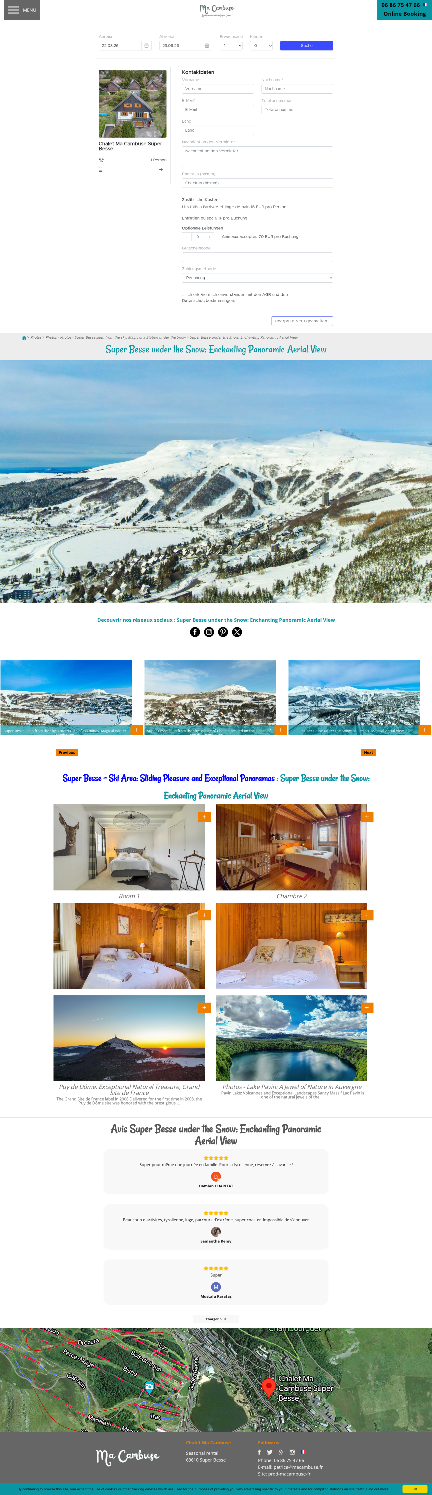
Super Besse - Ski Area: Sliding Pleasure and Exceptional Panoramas (169, 778)
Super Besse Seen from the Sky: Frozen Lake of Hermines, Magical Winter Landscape (65, 732)
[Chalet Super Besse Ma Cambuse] (24, 337)
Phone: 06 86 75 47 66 (281, 1460)
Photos (36, 337)
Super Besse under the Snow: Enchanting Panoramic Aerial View (244, 337)
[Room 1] (204, 816)
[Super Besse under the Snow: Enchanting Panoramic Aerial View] (216, 10)
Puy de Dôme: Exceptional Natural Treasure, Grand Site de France (129, 1089)
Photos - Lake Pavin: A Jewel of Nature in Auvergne (291, 1086)
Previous (67, 752)
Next (368, 752)
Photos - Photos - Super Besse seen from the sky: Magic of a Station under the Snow (116, 337)
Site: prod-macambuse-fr (284, 1474)
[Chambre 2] (367, 816)
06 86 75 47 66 (401, 4)
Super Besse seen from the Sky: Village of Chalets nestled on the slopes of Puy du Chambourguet (209, 732)
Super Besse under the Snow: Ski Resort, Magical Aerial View (353, 730)
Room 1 (129, 896)
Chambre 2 (291, 896)
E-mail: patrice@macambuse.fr (290, 1467)
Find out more (377, 1489)
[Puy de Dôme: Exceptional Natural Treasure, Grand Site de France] (204, 1007)
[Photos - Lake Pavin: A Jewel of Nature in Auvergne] (367, 1007)
